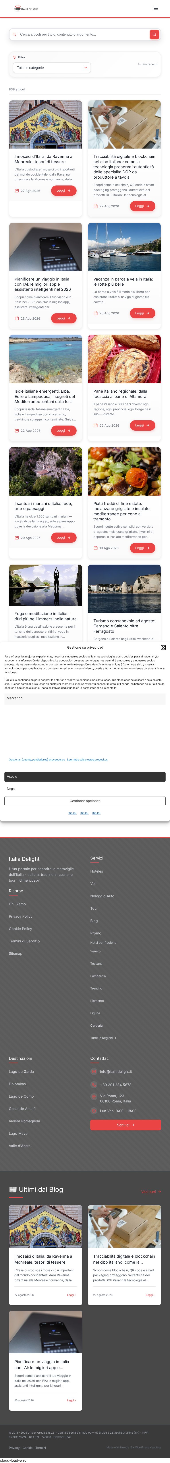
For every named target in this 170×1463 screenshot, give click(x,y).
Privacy (14, 1448)
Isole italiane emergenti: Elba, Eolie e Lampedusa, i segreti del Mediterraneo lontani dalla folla (45, 396)
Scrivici (123, 1125)
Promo (95, 933)
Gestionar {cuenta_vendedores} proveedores (37, 759)
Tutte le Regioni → (103, 1038)
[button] (163, 648)
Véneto (95, 951)
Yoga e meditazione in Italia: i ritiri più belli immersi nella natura (46, 616)
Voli (93, 883)
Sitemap (15, 953)
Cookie (28, 1448)
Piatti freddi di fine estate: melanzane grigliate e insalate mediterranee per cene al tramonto (121, 511)
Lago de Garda (21, 1071)
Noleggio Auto (102, 896)
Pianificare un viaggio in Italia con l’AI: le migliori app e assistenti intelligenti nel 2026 (43, 284)
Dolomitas (17, 1084)
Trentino (96, 988)
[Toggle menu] (156, 8)
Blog (94, 921)
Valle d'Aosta (20, 1146)
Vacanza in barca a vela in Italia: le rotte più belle (123, 281)
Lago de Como (21, 1096)
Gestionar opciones (85, 801)
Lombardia (98, 976)
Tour (94, 908)
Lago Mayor (19, 1133)
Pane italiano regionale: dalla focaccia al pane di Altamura (120, 394)
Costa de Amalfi (22, 1108)
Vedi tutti (148, 1192)
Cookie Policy (20, 928)
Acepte (12, 776)
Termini (40, 1448)
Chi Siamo (17, 904)
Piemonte (97, 1001)
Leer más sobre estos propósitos (87, 759)
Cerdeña (96, 1025)
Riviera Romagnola (24, 1121)
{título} (72, 813)
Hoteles (96, 871)
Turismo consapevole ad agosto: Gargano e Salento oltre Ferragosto (124, 626)
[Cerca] (154, 34)
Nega (11, 789)
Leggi (70, 1295)
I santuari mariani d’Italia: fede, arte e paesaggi (43, 506)
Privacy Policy (21, 916)
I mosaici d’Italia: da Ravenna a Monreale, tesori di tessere (43, 159)
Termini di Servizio (24, 941)
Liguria (95, 1013)
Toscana (96, 963)
